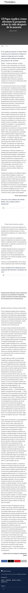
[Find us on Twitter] (3, 589)
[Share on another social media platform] (24, 561)
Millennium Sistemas (22, 574)
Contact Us (4, 581)
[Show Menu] (1, 2)
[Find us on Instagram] (5, 589)
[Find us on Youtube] (7, 589)
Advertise (8, 580)
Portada (6, 46)
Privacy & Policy (16, 580)
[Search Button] (26, 2)
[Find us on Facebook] (1, 589)
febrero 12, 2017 (13, 30)
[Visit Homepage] (14, 2)
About (2, 580)
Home (2, 46)
